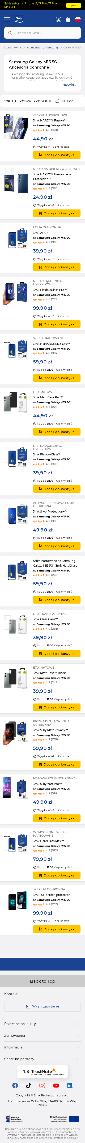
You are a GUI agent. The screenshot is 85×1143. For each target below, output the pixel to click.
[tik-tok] (28, 1087)
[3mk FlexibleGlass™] (42, 468)
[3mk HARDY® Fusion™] (42, 136)
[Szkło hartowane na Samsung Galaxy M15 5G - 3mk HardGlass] (42, 581)
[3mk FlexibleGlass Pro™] (42, 303)
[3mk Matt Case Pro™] (42, 413)
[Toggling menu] (7, 19)
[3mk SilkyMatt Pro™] (42, 799)
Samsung (52, 47)
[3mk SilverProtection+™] (42, 525)
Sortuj (10, 101)
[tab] (42, 1024)
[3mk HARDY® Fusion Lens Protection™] (42, 192)
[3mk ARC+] (42, 248)
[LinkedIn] (70, 1086)
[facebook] (15, 1087)
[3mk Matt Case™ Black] (42, 689)
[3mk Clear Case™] (42, 635)
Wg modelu (33, 47)
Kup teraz (73, 5)
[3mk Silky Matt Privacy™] (42, 743)
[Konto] (58, 19)
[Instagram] (42, 1087)
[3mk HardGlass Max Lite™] (42, 359)
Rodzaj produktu (35, 101)
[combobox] (42, 33)
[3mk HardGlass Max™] (42, 854)
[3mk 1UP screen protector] (42, 910)
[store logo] (19, 19)
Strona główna (12, 47)
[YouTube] (56, 1086)
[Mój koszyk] (68, 19)
